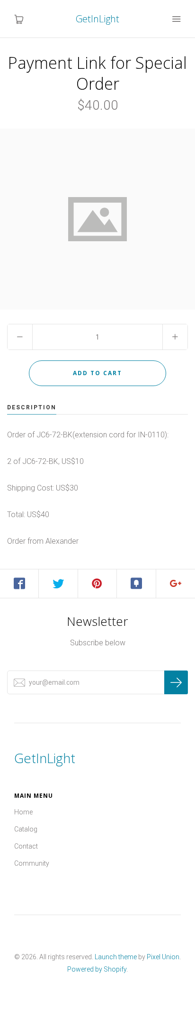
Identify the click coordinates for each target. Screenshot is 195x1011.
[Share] (19, 583)
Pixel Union (163, 957)
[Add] (175, 583)
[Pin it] (97, 583)
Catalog (25, 829)
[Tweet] (58, 583)
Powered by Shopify (96, 969)
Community (31, 863)
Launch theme (116, 957)
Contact (26, 846)
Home (23, 812)
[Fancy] (136, 583)
